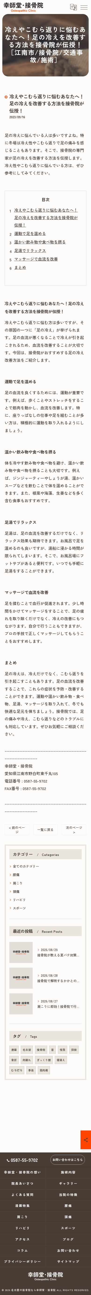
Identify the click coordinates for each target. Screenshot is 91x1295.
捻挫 (74, 1050)
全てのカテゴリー (26, 866)
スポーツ (19, 908)
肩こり (18, 883)
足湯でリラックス (30, 250)
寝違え (61, 1060)
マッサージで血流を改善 (36, 259)
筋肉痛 (44, 1070)
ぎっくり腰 (44, 1060)
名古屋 (27, 1050)
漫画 (14, 1050)
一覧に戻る (45, 829)
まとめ (20, 267)
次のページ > (74, 829)
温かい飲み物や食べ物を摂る (40, 242)
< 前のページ (17, 829)
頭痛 (16, 891)
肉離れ (27, 1060)
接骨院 (41, 1050)
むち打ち (16, 1070)
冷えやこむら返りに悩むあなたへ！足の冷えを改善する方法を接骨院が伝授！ (46, 217)
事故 (31, 1070)
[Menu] (83, 7)
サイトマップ (68, 1261)
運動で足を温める (30, 233)
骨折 (14, 1060)
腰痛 (16, 874)
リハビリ (19, 899)
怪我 (62, 1050)
